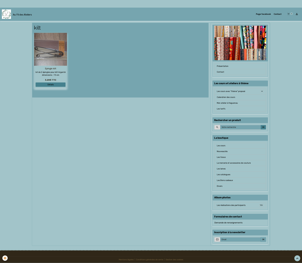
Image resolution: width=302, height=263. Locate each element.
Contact (277, 14)
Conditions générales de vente (149, 260)
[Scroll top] (297, 258)
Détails (51, 84)
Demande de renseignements (228, 222)
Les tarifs (221, 109)
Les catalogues (223, 174)
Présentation (222, 66)
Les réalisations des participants (240, 205)
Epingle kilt (50, 68)
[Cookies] (5, 258)
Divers (219, 186)
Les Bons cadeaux (225, 180)
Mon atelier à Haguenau (227, 103)
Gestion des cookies (174, 260)
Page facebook (263, 14)
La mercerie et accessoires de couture (234, 163)
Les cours (221, 145)
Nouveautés (222, 151)
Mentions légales (126, 260)
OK (263, 127)
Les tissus (221, 157)
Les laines (221, 169)
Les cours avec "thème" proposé (231, 91)
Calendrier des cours (226, 97)
